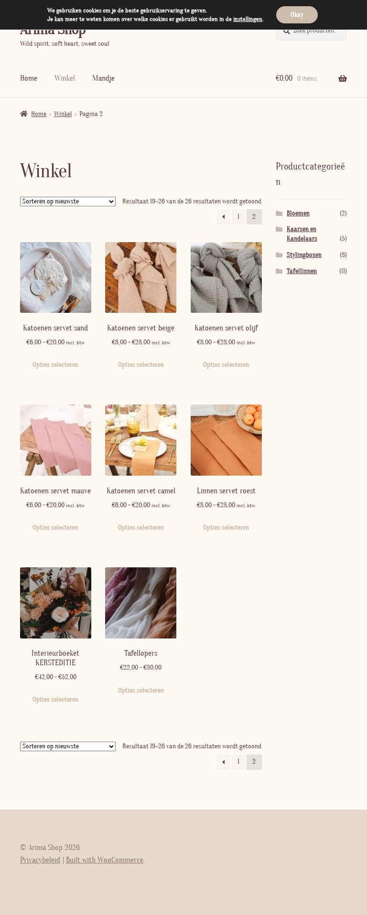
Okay (297, 15)
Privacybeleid (40, 860)
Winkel (64, 78)
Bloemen (298, 213)
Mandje (103, 78)
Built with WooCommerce (104, 860)
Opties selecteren (55, 365)
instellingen (247, 19)
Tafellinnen (302, 271)
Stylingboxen (304, 255)
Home (28, 78)
